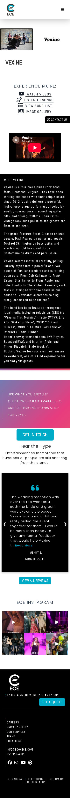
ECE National (15, 779)
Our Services (16, 731)
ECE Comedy (56, 779)
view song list (38, 106)
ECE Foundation (36, 782)
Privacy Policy (17, 727)
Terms (11, 736)
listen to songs (38, 100)
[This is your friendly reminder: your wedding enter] (35, 622)
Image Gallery (38, 112)
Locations (14, 741)
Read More (24, 545)
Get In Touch (35, 434)
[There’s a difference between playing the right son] (13, 622)
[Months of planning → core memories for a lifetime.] (57, 622)
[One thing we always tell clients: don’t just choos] (35, 644)
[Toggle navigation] (62, 10)
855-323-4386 (15, 754)
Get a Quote (52, 702)
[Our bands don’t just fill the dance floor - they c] (57, 644)
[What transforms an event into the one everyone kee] (13, 644)
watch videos (38, 94)
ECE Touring (36, 779)
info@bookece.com (20, 749)
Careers (13, 722)
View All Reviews (35, 581)
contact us (58, 120)
